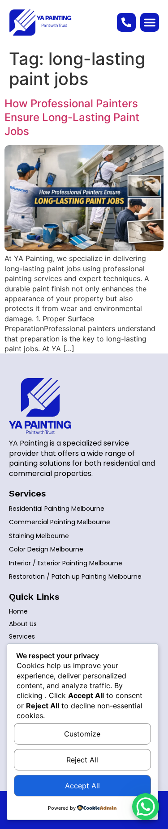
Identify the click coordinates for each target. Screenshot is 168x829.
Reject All (82, 759)
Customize (82, 733)
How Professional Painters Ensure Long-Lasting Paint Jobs (71, 117)
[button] (149, 22)
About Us (23, 623)
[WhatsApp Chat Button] (145, 806)
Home (18, 611)
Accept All (82, 785)
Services (22, 636)
